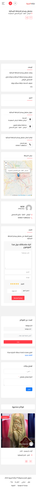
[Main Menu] (3, 3)
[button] (18, 175)
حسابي (23, 482)
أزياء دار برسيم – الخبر (26, 451)
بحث (18, 342)
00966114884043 (24, 217)
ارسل (29, 389)
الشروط (13, 485)
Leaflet (29, 195)
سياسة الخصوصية (23, 485)
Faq (11, 482)
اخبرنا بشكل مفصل (26, 377)
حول (29, 482)
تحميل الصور (26, 290)
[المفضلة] (30, 17)
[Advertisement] (18, 38)
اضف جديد (28, 355)
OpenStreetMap (22, 195)
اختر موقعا (29, 325)
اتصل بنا (17, 482)
